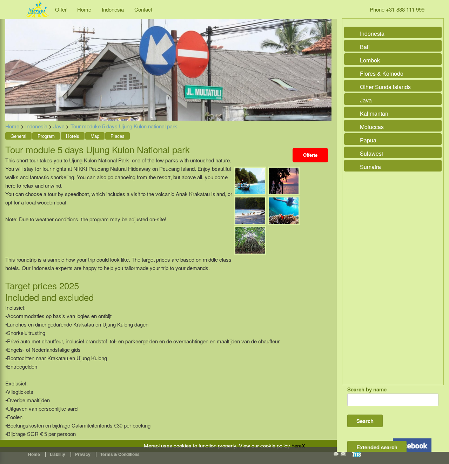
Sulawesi (371, 153)
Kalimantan (374, 113)
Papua (368, 140)
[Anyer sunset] (284, 180)
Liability (57, 454)
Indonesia (113, 9)
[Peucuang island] (250, 210)
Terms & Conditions (120, 454)
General (18, 136)
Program (46, 136)
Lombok (370, 60)
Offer (61, 9)
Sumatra (370, 167)
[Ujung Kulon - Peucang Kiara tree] (250, 239)
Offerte (310, 155)
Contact (143, 9)
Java (59, 126)
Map (95, 136)
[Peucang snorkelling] (284, 210)
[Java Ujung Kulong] (250, 180)
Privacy (83, 454)
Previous (12, 62)
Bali (365, 47)
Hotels (72, 136)
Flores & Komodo (381, 73)
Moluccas (372, 127)
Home (84, 9)
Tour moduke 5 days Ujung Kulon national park (124, 126)
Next (324, 62)
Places (117, 136)
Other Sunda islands (385, 87)
